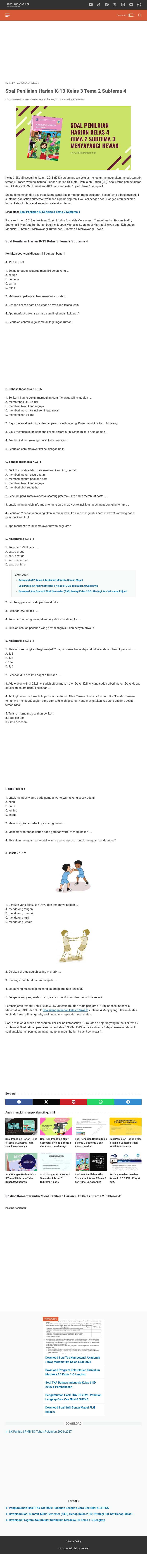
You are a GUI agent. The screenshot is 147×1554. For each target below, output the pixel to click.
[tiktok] (98, 5)
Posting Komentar (74, 99)
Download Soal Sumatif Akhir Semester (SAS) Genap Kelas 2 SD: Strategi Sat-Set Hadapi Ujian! (72, 591)
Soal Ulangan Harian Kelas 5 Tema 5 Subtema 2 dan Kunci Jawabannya (20, 1178)
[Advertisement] (73, 51)
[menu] (9, 15)
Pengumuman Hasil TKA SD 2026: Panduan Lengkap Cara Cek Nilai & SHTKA (59, 1508)
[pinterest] (73, 1102)
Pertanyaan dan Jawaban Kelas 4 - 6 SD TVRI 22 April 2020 (125, 1178)
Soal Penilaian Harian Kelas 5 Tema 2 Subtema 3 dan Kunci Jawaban (91, 1143)
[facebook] (106, 5)
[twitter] (114, 5)
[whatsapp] (139, 5)
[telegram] (131, 5)
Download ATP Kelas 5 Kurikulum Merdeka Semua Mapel (50, 580)
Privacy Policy (73, 1541)
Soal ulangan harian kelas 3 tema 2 (65, 1010)
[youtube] (90, 5)
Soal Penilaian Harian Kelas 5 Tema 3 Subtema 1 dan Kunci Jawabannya (125, 1143)
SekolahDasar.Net (79, 1548)
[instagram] (122, 5)
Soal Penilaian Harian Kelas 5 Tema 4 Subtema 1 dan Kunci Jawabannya (21, 1143)
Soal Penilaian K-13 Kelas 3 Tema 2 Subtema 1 (50, 212)
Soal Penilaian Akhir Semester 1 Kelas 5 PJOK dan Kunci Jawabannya (58, 585)
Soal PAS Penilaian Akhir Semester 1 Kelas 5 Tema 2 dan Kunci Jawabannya (90, 1178)
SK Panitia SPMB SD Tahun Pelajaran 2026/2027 (40, 1431)
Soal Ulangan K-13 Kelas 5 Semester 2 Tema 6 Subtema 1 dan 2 (55, 1178)
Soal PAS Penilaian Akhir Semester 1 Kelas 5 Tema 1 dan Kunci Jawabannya (55, 1143)
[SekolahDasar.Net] (21, 5)
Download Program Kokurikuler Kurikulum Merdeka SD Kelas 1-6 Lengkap (57, 1520)
